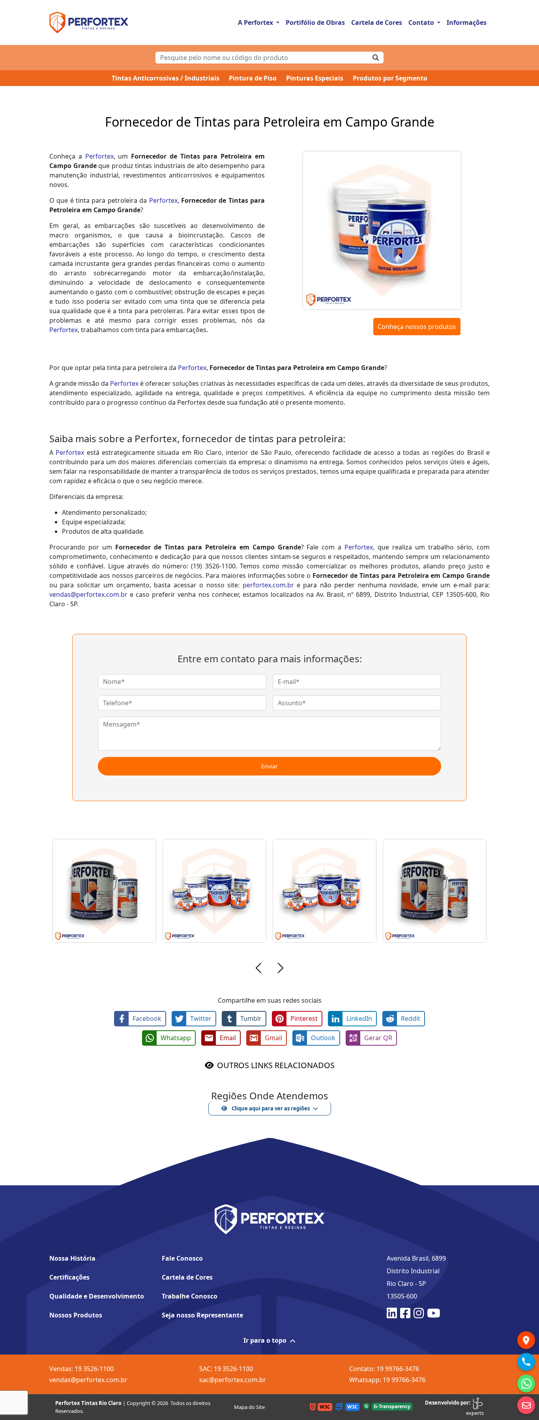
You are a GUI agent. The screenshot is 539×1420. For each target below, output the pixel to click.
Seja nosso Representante (202, 1315)
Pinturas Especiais (314, 78)
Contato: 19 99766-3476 (384, 1368)
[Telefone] (526, 1362)
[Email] (526, 1405)
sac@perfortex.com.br (232, 1379)
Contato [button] (422, 22)
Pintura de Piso (253, 78)
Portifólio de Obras (315, 22)
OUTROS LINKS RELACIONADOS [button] (276, 1065)
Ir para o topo (264, 1340)
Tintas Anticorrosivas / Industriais (165, 78)
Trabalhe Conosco (189, 1296)
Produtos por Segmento (390, 78)
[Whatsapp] (526, 1383)
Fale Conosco (182, 1258)
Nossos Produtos (75, 1315)
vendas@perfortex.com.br (88, 594)
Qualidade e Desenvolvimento (96, 1296)
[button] (258, 969)
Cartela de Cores (376, 22)
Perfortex (99, 156)
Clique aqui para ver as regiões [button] (270, 1108)
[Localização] (526, 1340)
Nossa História (72, 1258)
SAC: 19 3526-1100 (226, 1368)
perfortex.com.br (268, 585)
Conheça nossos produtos (417, 326)
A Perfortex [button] (256, 22)
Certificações (69, 1277)
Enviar (269, 766)
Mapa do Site (249, 1407)
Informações (467, 22)
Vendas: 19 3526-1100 (81, 1368)
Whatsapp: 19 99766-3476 (387, 1379)
